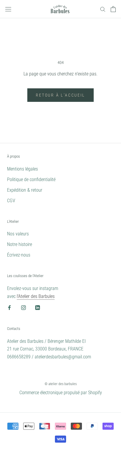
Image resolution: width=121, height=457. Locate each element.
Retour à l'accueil (60, 95)
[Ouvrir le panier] (113, 9)
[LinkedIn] (37, 307)
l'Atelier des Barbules (36, 296)
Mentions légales (22, 169)
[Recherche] (102, 8)
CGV (11, 200)
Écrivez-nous (18, 255)
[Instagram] (23, 307)
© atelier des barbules (61, 384)
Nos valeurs (18, 234)
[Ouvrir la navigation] (8, 9)
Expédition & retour (24, 190)
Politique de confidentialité (31, 179)
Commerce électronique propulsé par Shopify (60, 392)
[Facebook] (9, 307)
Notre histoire (19, 244)
